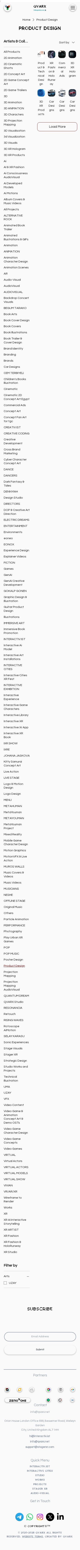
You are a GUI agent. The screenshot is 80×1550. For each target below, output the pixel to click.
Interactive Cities (40, 1471)
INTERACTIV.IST (40, 1467)
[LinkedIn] (60, 1517)
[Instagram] (40, 1517)
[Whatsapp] (29, 1517)
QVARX (40, 6)
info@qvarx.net (39, 1441)
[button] (72, 7)
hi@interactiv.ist (39, 1436)
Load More (57, 126)
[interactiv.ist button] (7, 7)
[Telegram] (19, 1517)
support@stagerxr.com (39, 1447)
